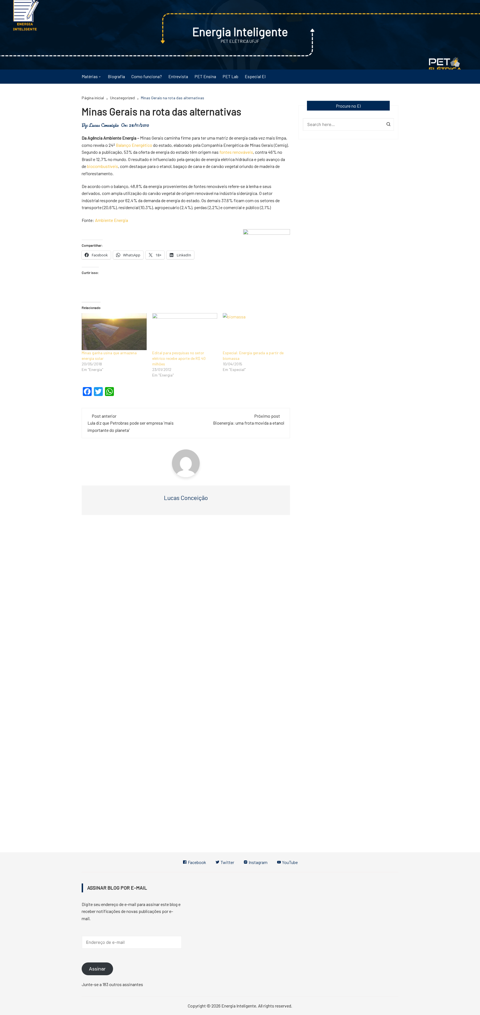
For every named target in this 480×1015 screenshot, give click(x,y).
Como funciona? (146, 76)
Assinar (97, 969)
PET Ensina (205, 76)
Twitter (227, 862)
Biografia (116, 76)
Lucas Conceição (104, 125)
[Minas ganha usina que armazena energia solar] (114, 331)
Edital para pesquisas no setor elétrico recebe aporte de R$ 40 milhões (179, 358)
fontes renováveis (236, 152)
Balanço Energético (134, 145)
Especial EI (255, 76)
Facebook (196, 862)
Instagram (258, 862)
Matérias (90, 76)
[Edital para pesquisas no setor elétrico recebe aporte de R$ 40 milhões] (184, 331)
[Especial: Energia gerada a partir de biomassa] (255, 331)
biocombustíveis (102, 166)
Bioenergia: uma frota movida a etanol (248, 422)
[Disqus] (186, 602)
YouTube (289, 862)
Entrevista (178, 76)
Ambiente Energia (111, 220)
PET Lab (230, 76)
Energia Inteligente (240, 31)
